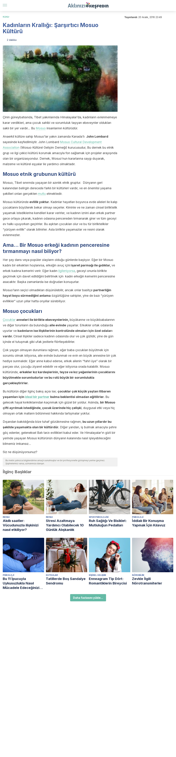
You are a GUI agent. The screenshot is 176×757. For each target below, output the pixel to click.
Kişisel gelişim (97, 575)
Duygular (52, 575)
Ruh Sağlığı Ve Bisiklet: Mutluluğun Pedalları (108, 523)
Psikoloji (137, 517)
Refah (6, 517)
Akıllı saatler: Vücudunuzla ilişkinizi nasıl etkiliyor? (20, 525)
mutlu (42, 193)
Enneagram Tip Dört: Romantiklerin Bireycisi (108, 581)
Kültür (6, 16)
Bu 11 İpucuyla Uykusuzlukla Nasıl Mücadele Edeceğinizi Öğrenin (21, 583)
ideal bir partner (37, 397)
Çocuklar (9, 320)
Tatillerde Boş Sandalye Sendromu (66, 581)
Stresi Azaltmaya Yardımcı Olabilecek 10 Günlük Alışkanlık (65, 525)
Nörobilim (138, 575)
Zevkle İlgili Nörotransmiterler (147, 581)
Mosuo (41, 128)
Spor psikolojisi (98, 517)
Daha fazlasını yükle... (88, 597)
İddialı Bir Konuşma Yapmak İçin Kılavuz (148, 523)
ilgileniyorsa (66, 271)
